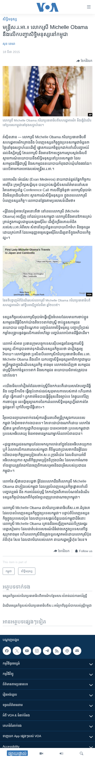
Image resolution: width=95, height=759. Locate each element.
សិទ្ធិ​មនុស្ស (10, 19)
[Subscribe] (77, 651)
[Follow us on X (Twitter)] (17, 651)
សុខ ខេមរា (9, 43)
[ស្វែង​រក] (81, 753)
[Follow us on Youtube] (27, 651)
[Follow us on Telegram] (47, 651)
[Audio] (61, 753)
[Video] (41, 753)
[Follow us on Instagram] (37, 651)
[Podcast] (67, 651)
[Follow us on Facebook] (7, 651)
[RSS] (57, 651)
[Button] (84, 61)
